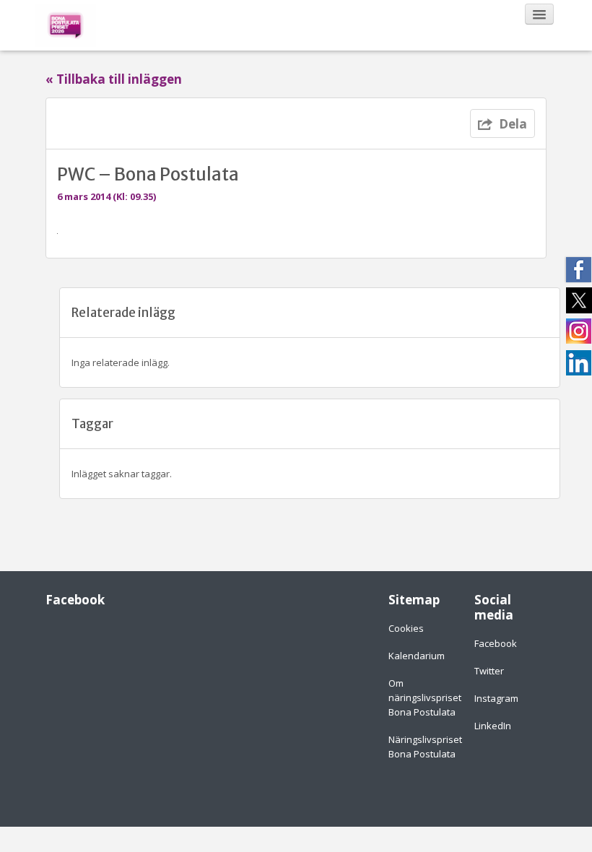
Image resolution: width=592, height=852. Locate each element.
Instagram (496, 698)
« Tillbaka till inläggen (113, 79)
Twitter (489, 670)
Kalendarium (416, 655)
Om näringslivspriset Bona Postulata (424, 697)
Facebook (495, 643)
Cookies (406, 628)
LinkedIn (492, 725)
